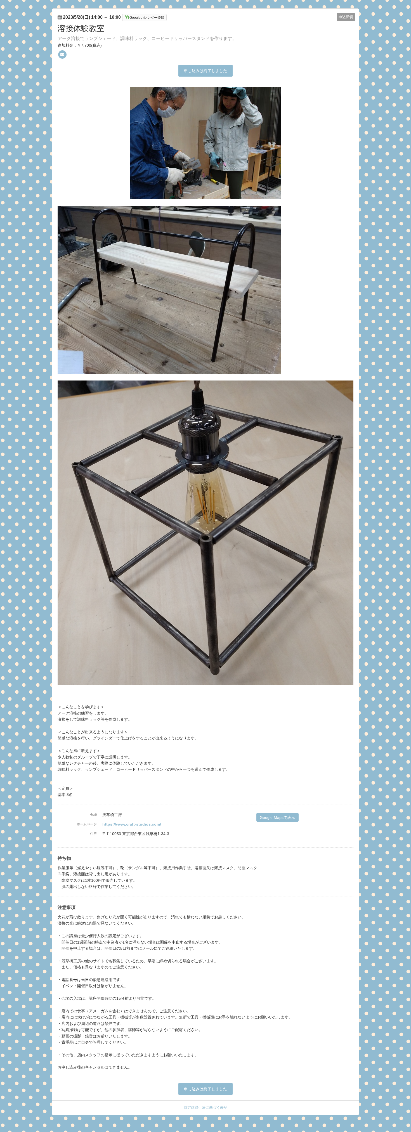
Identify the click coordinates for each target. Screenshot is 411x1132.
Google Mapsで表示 (277, 817)
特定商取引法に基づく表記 (205, 1107)
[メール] (62, 54)
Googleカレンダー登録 (146, 18)
